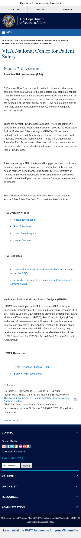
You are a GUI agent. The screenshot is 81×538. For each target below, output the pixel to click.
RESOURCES (10, 496)
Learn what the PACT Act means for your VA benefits (40, 530)
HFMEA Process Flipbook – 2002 (32, 367)
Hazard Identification (25, 219)
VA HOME (8, 476)
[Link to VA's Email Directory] (4, 446)
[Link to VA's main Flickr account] (20, 446)
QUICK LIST (9, 486)
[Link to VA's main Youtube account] (25, 446)
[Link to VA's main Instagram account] (29, 446)
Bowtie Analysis (22, 240)
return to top (10, 420)
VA (3, 40)
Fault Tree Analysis (24, 226)
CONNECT (8, 432)
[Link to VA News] (16, 446)
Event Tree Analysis (25, 233)
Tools (20, 43)
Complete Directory (13, 451)
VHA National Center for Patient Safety (40, 40)
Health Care (12, 40)
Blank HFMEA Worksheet (28, 373)
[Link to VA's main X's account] (12, 446)
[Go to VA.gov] (23, 21)
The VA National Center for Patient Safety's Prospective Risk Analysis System (37, 399)
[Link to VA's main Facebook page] (8, 446)
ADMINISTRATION (13, 507)
